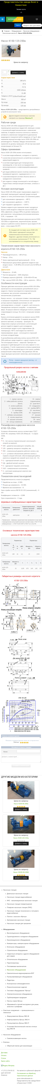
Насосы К (29, 118)
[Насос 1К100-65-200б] (21, 859)
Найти (18, 25)
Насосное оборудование (31, 31)
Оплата (3, 1055)
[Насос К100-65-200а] (21, 790)
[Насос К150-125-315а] (21, 824)
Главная (6, 31)
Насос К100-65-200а (21, 804)
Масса (3, 99)
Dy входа (4, 102)
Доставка (4, 1052)
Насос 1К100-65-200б (21, 872)
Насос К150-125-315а (21, 838)
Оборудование (16, 31)
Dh (2, 86)
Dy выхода (4, 105)
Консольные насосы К (10, 33)
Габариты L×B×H (6, 96)
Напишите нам (14, 19)
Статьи (3, 1058)
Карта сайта (5, 1061)
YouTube (21, 12)
